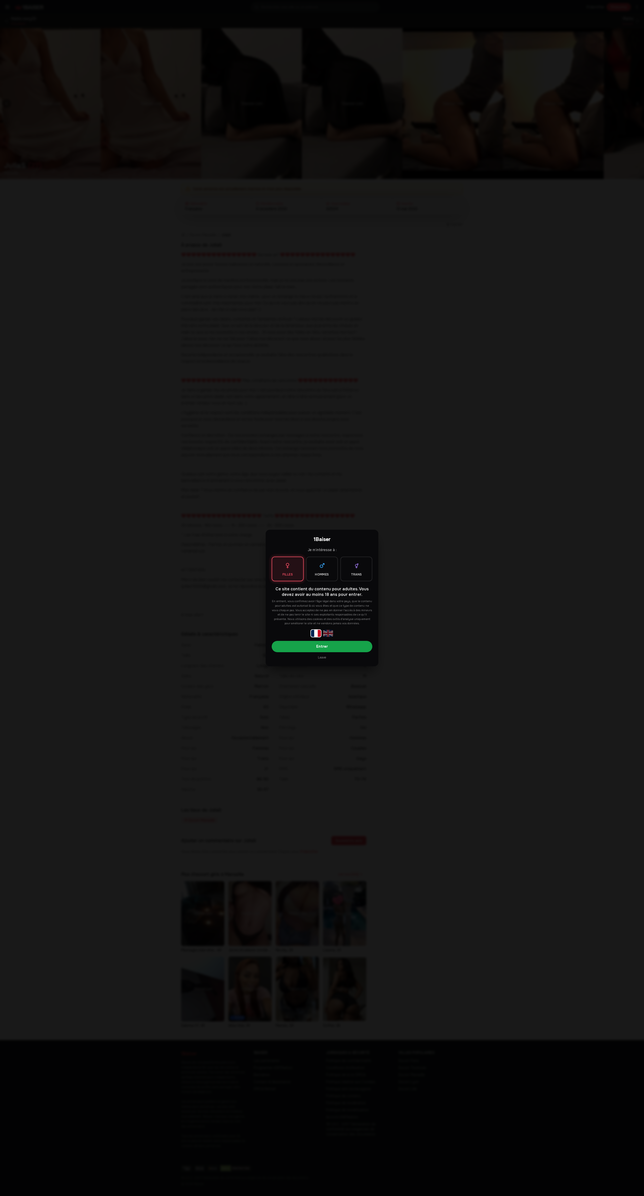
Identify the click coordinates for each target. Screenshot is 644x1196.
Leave (322, 657)
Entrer (322, 646)
